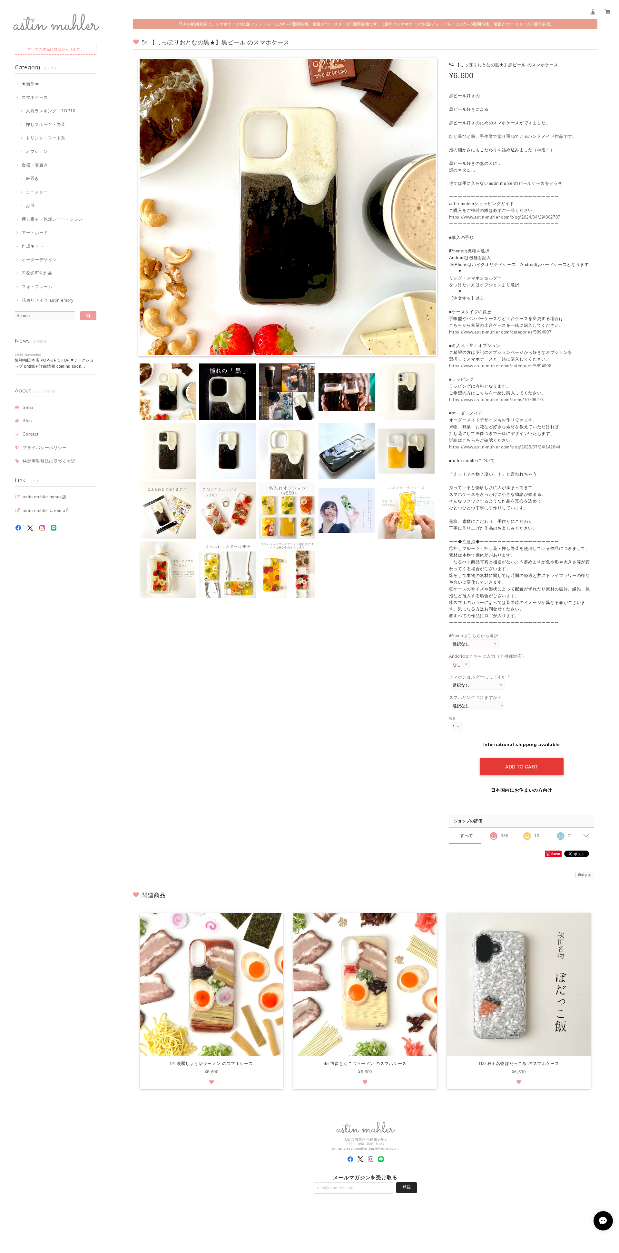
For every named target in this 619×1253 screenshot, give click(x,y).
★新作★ (30, 83)
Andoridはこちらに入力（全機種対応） (487, 656)
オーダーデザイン (39, 259)
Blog (27, 420)
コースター (37, 192)
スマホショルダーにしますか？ (480, 676)
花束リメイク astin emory (48, 300)
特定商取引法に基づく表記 (49, 461)
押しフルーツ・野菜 (45, 124)
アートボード (35, 232)
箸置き (32, 178)
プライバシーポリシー (45, 447)
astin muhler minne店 (44, 497)
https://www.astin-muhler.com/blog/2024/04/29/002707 (504, 217)
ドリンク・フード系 (45, 138)
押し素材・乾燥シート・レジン (52, 219)
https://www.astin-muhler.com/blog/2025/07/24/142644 (504, 447)
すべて (466, 836)
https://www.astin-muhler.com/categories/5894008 (500, 365)
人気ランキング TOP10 (50, 110)
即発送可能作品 (37, 273)
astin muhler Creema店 (46, 510)
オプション (37, 151)
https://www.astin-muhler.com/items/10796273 (496, 399)
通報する (585, 875)
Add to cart (521, 766)
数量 (452, 718)
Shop (28, 407)
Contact (31, 434)
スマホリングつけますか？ (475, 697)
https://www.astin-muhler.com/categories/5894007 (500, 332)
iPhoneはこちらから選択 (473, 635)
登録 (406, 1187)
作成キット (33, 246)
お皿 (30, 205)
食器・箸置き (35, 165)
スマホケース (35, 97)
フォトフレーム (37, 286)
